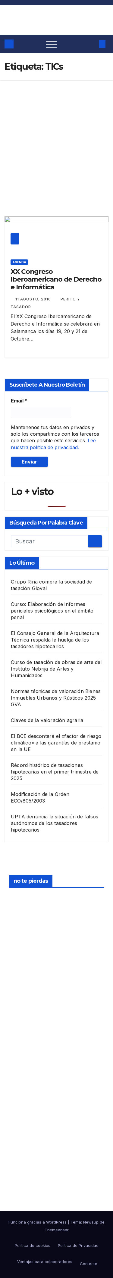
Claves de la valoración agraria (47, 720)
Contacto (88, 1263)
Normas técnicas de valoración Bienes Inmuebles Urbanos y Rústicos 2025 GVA (56, 697)
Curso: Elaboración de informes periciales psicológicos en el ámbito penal (52, 610)
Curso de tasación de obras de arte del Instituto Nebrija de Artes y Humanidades (56, 668)
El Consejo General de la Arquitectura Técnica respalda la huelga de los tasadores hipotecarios (55, 639)
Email (19, 401)
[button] (91, 44)
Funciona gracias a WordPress (38, 1222)
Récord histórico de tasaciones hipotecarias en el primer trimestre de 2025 (55, 771)
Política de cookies (32, 1245)
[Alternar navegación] (51, 44)
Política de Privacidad (78, 1245)
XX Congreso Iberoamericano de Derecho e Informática (56, 279)
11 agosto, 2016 (33, 299)
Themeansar (57, 1229)
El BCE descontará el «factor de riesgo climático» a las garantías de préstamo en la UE (56, 742)
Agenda (19, 262)
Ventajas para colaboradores (44, 1261)
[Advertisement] (56, 139)
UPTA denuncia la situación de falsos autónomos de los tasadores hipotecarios (54, 823)
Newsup (91, 1222)
